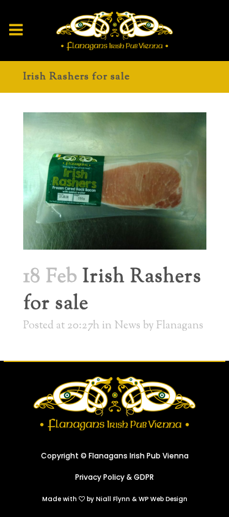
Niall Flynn (113, 499)
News (127, 326)
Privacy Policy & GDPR (114, 477)
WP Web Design (163, 499)
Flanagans (179, 326)
